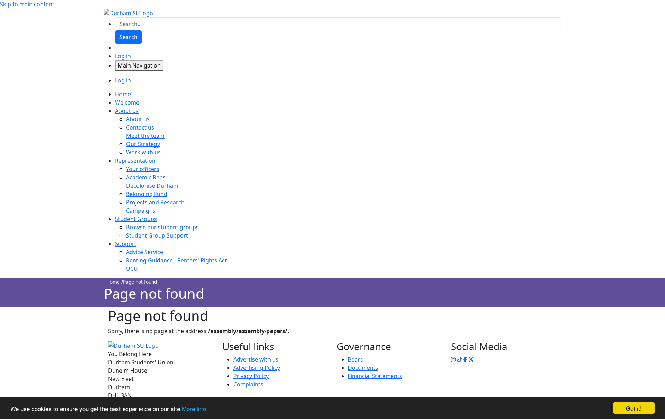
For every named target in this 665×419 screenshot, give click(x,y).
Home (113, 281)
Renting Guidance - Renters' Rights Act (176, 260)
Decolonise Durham (152, 185)
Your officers (142, 169)
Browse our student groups (162, 227)
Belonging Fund (146, 194)
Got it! (634, 408)
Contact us (140, 127)
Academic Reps (146, 177)
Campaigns (141, 210)
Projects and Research (155, 202)
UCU (132, 269)
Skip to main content (27, 4)
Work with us (143, 152)
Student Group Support (157, 235)
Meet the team (145, 136)
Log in (123, 56)
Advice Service (144, 252)
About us (138, 119)
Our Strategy (143, 144)
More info (194, 408)
